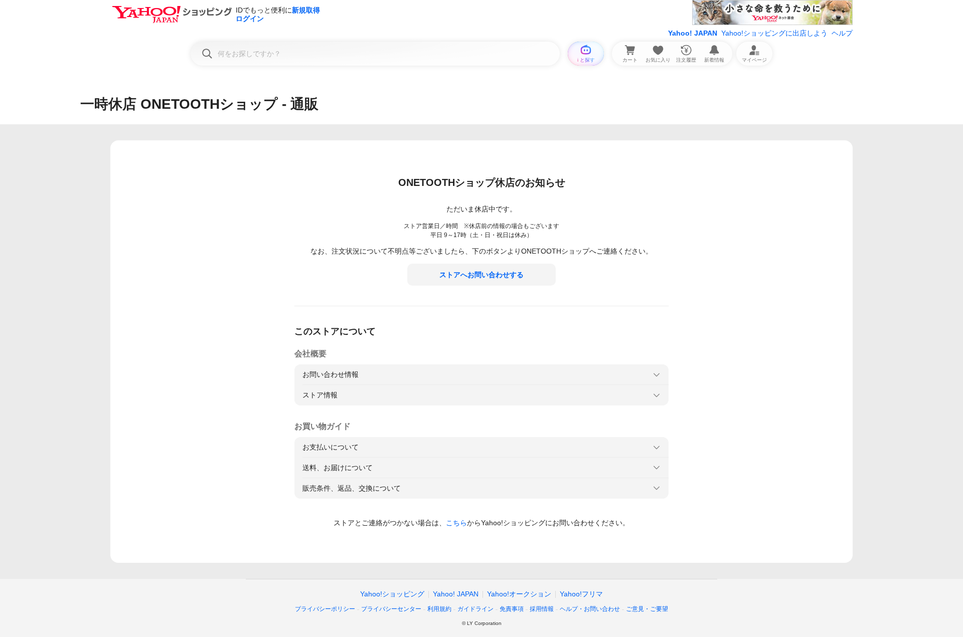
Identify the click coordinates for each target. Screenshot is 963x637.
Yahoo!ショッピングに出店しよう (774, 33)
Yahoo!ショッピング (392, 594)
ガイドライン (475, 608)
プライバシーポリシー (325, 608)
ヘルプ (842, 33)
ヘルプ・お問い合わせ (590, 608)
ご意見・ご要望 (647, 608)
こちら (456, 523)
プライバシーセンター (391, 608)
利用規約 (439, 608)
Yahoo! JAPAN (692, 33)
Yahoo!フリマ (581, 594)
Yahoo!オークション (519, 594)
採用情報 (542, 608)
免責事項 (512, 608)
